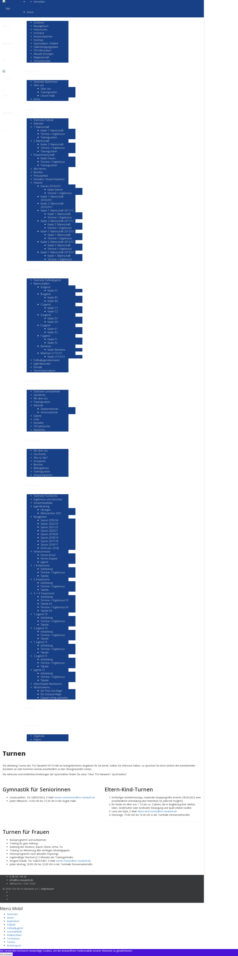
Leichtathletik (34, 381)
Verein (30, 12)
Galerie (37, 415)
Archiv (37, 99)
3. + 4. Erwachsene (44, 593)
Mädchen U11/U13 (51, 353)
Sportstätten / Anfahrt (46, 43)
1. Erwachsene (42, 565)
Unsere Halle (48, 95)
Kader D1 (53, 318)
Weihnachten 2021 (51, 513)
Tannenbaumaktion (44, 370)
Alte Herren (40, 168)
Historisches (40, 29)
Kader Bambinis (56, 349)
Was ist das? (41, 457)
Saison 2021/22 (49, 527)
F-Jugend (45, 335)
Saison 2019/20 (49, 534)
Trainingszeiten (49, 92)
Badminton (33, 71)
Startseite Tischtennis (45, 495)
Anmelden (39, 1)
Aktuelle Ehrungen (43, 54)
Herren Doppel (49, 558)
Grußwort (39, 22)
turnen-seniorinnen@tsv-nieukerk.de (74, 797)
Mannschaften (41, 283)
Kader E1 (53, 328)
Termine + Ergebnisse (53, 134)
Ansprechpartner (43, 36)
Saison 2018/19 (49, 537)
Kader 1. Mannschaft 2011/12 (57, 210)
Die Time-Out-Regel (51, 690)
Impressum (47, 888)
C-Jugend (46, 304)
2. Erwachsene (42, 579)
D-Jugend (46, 315)
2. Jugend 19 (40, 628)
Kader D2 (53, 321)
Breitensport (34, 725)
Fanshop (38, 40)
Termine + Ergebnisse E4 (54, 607)
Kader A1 (53, 290)
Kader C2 (53, 311)
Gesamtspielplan (43, 502)
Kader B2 (53, 301)
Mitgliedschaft (41, 57)
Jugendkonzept (42, 363)
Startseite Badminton (46, 81)
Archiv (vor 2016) (50, 548)
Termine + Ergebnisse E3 (54, 600)
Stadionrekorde (49, 408)
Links (36, 419)
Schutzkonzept (42, 60)
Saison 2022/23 (49, 523)
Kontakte (39, 422)
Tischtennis (33, 485)
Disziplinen (40, 461)
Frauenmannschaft (44, 154)
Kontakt (38, 367)
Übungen (46, 509)
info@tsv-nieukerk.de (21, 880)
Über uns (39, 85)
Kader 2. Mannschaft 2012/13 (57, 241)
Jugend (44, 562)
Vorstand (39, 33)
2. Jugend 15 (40, 656)
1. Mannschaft (41, 127)
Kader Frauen (48, 158)
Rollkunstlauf (34, 440)
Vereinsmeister (42, 551)
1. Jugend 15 (40, 642)
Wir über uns (41, 398)
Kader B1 (53, 297)
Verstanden (6, 954)
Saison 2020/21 (49, 530)
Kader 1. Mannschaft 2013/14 (57, 252)
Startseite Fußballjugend (47, 280)
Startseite (12, 914)
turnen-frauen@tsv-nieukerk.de (73, 860)
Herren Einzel (48, 555)
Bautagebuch (41, 26)
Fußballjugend (34, 269)
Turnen (30, 708)
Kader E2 (53, 332)
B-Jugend (46, 294)
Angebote (39, 736)
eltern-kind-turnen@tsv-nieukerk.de (157, 811)
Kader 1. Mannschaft (52, 130)
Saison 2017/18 (49, 541)
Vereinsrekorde (49, 412)
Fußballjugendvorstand (46, 360)
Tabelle (45, 576)
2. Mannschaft (41, 141)
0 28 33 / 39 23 (18, 876)
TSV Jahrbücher (42, 426)
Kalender (39, 123)
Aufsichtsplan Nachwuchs (48, 683)
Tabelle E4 (46, 610)
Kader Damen (55, 189)
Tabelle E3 (46, 603)
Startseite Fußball (43, 120)
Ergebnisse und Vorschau (48, 499)
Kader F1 (52, 339)
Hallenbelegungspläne (46, 47)
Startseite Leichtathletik (47, 391)
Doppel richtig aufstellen (54, 697)
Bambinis (46, 346)
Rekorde (38, 405)
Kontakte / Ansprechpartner (49, 179)
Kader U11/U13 (56, 356)
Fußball (31, 109)
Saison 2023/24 (49, 520)
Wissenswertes (42, 687)
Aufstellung (47, 569)
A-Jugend (45, 287)
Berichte (38, 172)
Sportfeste (39, 395)
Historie (38, 182)
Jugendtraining (41, 506)
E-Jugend (45, 325)
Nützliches (39, 429)
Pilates (37, 739)
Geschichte (40, 454)
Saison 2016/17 (49, 544)
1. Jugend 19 (40, 614)
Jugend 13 (39, 669)
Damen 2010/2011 (51, 186)
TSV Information (42, 50)
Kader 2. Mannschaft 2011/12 (57, 221)
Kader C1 (53, 308)
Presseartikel (41, 175)
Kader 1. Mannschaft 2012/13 (57, 231)
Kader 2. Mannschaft (52, 144)
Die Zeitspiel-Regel (51, 694)
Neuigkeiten (40, 516)
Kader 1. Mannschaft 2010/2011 (52, 198)
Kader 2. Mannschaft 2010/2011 (52, 205)
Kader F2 (52, 342)
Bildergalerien (41, 468)
